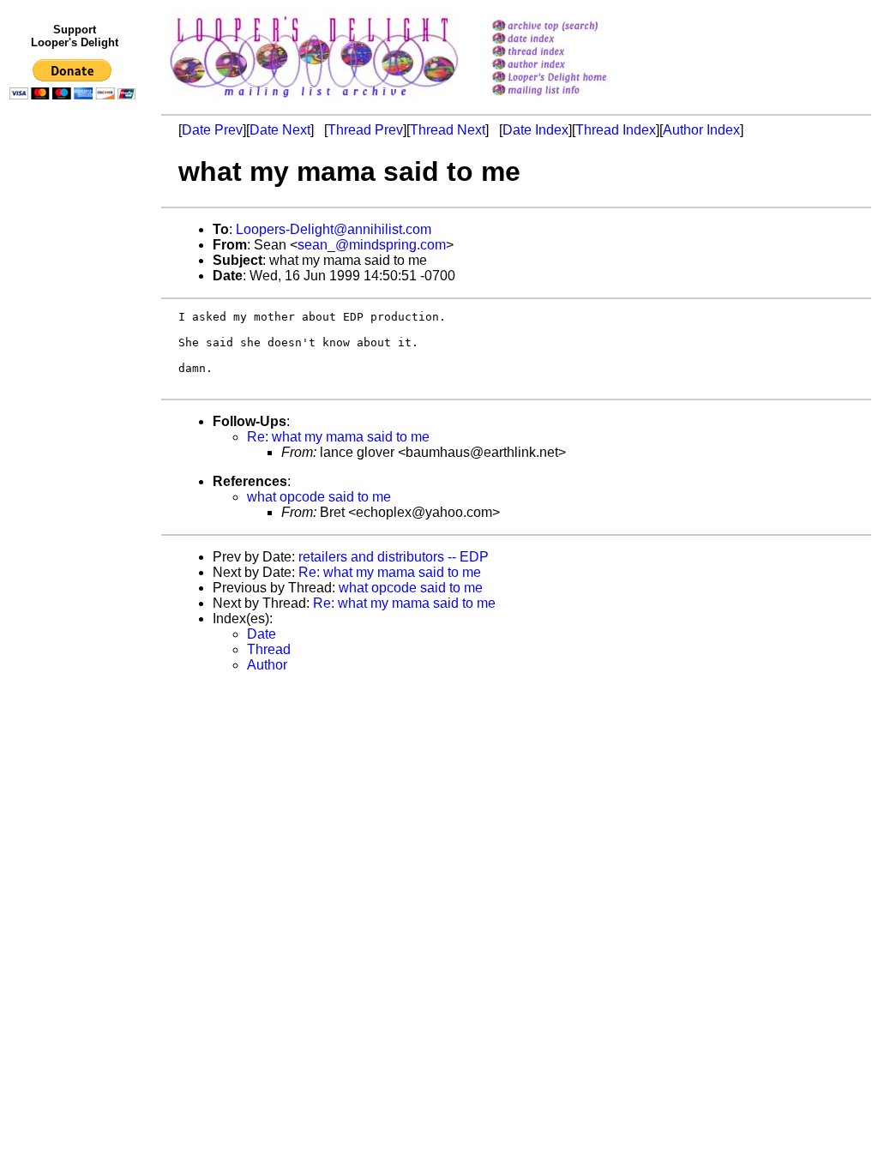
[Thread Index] (571, 52)
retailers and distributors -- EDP (393, 556)
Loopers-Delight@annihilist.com (333, 229)
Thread (269, 649)
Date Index (535, 130)
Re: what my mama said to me (338, 436)
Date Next (280, 130)
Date (261, 634)
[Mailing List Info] (571, 100)
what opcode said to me (319, 496)
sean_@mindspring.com (372, 244)
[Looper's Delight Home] (571, 78)
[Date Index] (571, 40)
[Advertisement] (75, 460)
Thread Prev (365, 130)
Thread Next (447, 130)
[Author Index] (571, 65)
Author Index (701, 130)
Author (267, 665)
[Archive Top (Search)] (571, 27)
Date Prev (212, 130)
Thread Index (615, 130)
